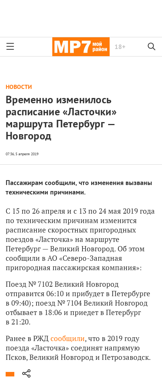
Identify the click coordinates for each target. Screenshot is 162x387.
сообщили (67, 338)
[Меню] (10, 46)
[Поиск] (152, 46)
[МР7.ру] (81, 46)
